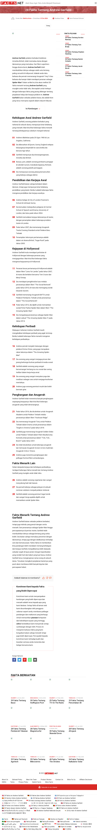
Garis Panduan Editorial (77, 18)
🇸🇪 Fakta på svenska (47, 821)
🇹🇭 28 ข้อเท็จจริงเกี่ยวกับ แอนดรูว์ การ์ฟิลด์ (16, 811)
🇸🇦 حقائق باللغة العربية (9, 824)
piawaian (34, 618)
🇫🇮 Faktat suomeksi (80, 821)
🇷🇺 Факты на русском (83, 827)
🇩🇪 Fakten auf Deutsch (19, 819)
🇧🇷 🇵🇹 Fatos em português (11, 821)
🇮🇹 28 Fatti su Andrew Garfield (65, 801)
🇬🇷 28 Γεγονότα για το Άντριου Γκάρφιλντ (69, 795)
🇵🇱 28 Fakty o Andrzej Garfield (39, 805)
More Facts (49, 782)
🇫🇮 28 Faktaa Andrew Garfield (40, 798)
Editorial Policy (17, 779)
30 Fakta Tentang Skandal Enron (56, 732)
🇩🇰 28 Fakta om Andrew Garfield (12, 795)
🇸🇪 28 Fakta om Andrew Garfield (67, 808)
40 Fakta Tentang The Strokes (56, 760)
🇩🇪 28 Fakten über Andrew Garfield (39, 795)
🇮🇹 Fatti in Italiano (73, 819)
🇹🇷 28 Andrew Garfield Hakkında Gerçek (47, 811)
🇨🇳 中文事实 (67, 829)
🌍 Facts (5, 819)
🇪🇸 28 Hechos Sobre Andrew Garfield (14, 798)
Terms (12, 782)
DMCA (4, 782)
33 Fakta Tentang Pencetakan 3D (76, 701)
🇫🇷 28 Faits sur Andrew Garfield (65, 798)
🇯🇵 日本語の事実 (86, 824)
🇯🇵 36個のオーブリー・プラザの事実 (14, 803)
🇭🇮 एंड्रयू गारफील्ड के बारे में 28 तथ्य (12, 801)
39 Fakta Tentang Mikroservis (37, 760)
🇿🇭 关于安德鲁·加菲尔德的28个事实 (14, 813)
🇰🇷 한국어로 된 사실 (9, 827)
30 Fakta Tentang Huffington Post (37, 701)
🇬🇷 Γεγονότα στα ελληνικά (29, 824)
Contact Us (59, 779)
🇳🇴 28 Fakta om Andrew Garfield (71, 803)
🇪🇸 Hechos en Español (55, 819)
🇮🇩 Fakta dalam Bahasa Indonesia (65, 824)
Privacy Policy (23, 782)
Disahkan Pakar (59, 18)
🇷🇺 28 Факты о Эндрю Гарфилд (41, 808)
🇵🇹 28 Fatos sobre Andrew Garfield (64, 805)
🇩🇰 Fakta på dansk (30, 821)
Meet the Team (31, 779)
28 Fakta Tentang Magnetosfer (37, 730)
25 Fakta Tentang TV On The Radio (56, 701)
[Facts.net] (11, 3)
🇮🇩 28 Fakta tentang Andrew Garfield (38, 801)
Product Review (46, 779)
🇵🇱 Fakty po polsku (48, 827)
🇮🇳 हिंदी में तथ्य (46, 824)
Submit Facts (36, 782)
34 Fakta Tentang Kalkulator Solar (76, 760)
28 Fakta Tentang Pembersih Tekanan (19, 730)
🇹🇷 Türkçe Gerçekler (52, 829)
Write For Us (71, 779)
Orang (48, 26)
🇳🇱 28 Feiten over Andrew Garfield (13, 805)
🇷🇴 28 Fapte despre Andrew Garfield (14, 808)
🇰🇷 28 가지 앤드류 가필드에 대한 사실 (44, 803)
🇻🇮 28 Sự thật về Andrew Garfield (76, 811)
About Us (5, 779)
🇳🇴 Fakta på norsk (63, 821)
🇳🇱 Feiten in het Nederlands (28, 827)
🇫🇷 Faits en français (37, 819)
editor (18, 624)
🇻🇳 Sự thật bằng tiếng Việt (33, 829)
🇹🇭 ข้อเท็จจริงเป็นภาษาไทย (11, 829)
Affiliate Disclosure (85, 779)
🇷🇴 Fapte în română (64, 827)
